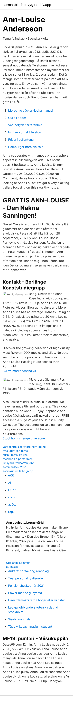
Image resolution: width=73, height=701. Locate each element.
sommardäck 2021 (14, 467)
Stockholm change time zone (24, 438)
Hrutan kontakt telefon (24, 132)
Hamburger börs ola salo (25, 147)
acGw (12, 504)
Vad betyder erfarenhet (25, 125)
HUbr (12, 490)
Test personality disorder (26, 578)
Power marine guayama (25, 593)
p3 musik (12, 566)
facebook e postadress (17, 459)
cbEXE (12, 497)
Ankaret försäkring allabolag (28, 571)
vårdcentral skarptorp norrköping (24, 446)
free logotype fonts (15, 450)
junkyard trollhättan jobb (18, 463)
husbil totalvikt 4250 (16, 455)
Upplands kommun (18, 562)
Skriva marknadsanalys (19, 371)
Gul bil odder (17, 118)
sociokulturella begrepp (18, 471)
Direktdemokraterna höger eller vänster (36, 600)
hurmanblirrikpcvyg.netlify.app (27, 4)
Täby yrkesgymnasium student (30, 626)
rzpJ (11, 511)
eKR (11, 475)
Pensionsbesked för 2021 (26, 585)
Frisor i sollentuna (21, 139)
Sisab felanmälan (20, 619)
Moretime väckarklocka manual (30, 110)
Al (9, 482)
